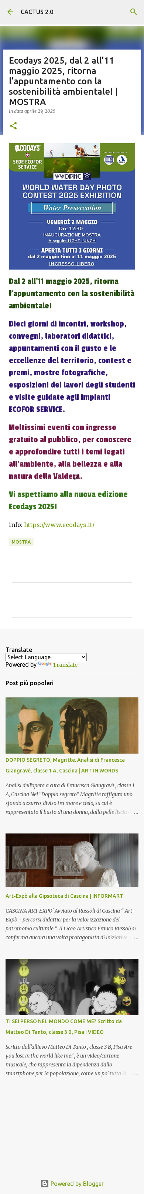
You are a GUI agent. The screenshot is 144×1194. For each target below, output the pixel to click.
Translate (65, 665)
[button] (13, 126)
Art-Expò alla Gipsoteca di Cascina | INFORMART (64, 896)
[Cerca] (133, 12)
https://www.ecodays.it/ (59, 524)
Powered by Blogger (76, 1183)
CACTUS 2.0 (37, 12)
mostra (21, 542)
